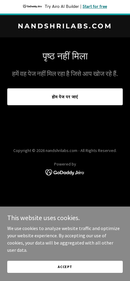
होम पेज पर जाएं (65, 96)
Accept (65, 266)
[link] (65, 27)
